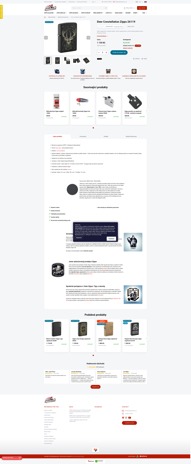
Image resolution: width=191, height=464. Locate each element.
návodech (100, 295)
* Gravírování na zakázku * (60, 1)
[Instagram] (126, 417)
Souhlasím (111, 238)
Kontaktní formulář (129, 422)
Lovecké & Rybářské (60, 150)
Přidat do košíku (118, 52)
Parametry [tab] (83, 136)
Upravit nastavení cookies (78, 456)
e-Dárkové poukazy (48, 422)
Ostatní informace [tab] (131, 136)
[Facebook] (123, 417)
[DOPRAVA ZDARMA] (56, 329)
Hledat (105, 8)
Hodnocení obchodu (95, 363)
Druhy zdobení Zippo (49, 419)
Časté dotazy (72, 1)
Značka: (131, 26)
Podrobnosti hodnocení (118, 26)
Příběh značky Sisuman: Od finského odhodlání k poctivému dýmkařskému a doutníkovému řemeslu (80, 412)
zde (100, 234)
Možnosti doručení (128, 48)
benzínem (69, 169)
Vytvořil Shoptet (131, 456)
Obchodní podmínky (48, 436)
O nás (45, 434)
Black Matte (58, 148)
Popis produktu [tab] (57, 136)
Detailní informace (101, 36)
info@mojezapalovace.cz (131, 410)
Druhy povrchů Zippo (82, 1)
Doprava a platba (48, 1)
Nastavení (79, 237)
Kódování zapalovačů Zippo (50, 429)
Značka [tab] (106, 136)
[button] (93, 127)
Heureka (76, 274)
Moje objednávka (48, 443)
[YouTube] (129, 417)
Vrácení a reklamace (48, 441)
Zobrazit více (95, 387)
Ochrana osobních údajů (49, 438)
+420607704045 (129, 413)
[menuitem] (49, 13)
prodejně (105, 268)
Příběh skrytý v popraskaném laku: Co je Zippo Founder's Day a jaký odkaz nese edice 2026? (79, 416)
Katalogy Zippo (47, 424)
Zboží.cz (90, 274)
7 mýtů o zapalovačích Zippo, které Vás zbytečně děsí (78, 420)
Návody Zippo (47, 431)
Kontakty (46, 427)
